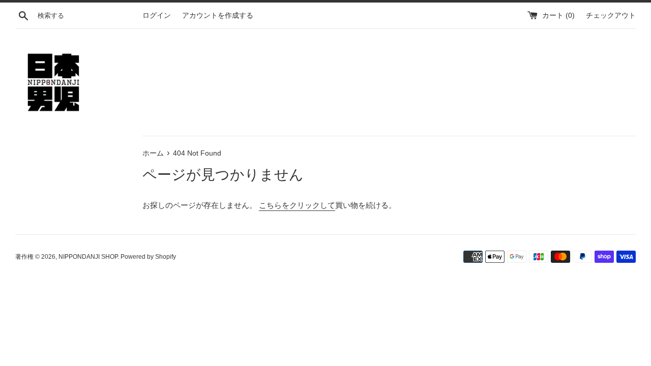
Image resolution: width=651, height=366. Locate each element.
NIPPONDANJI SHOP (87, 256)
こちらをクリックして (297, 205)
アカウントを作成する (217, 15)
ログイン (156, 15)
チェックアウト (611, 15)
